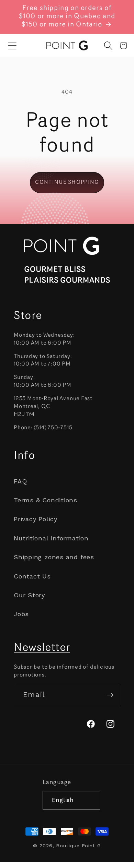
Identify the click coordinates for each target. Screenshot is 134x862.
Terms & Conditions (45, 500)
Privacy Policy (35, 519)
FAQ (20, 481)
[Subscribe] (110, 695)
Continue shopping (67, 182)
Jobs (21, 614)
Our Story (29, 595)
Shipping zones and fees (54, 557)
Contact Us (32, 576)
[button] (12, 45)
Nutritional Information (51, 538)
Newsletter (42, 648)
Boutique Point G (78, 845)
